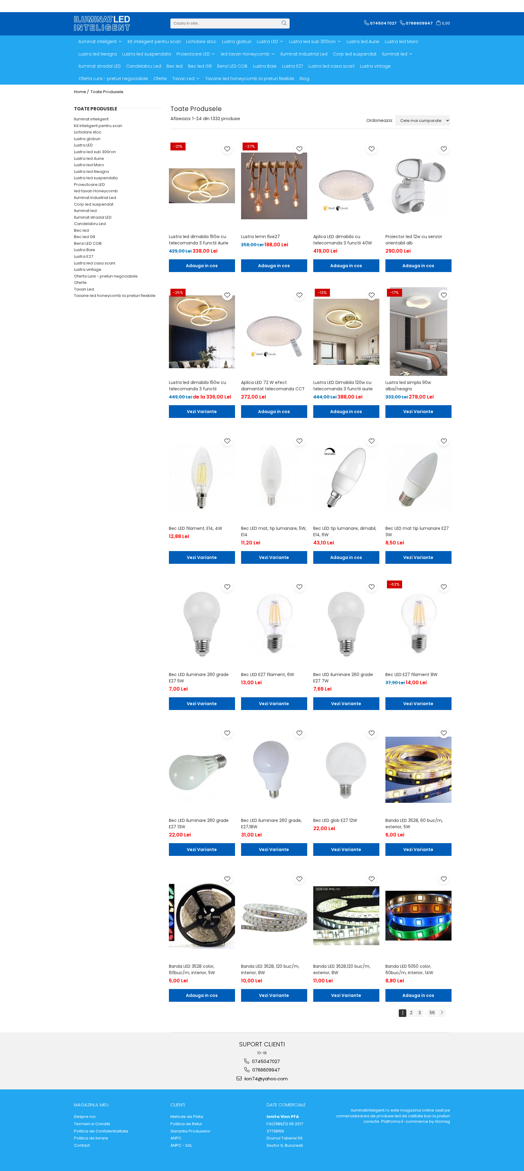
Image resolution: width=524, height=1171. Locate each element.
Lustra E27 (83, 256)
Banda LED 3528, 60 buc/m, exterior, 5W (414, 823)
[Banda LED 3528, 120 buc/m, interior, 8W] (274, 915)
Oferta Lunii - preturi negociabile (106, 276)
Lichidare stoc (87, 132)
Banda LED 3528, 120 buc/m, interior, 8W (270, 969)
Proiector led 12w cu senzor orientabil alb (413, 240)
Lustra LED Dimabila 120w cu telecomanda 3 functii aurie (343, 385)
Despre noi (85, 1116)
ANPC (175, 1138)
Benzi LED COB (88, 243)
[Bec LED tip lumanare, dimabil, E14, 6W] (346, 477)
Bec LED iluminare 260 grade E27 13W (199, 823)
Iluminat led (85, 211)
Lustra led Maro (89, 165)
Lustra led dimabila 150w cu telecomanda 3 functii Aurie (198, 240)
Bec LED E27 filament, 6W (267, 674)
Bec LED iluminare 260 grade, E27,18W (271, 823)
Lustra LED (83, 145)
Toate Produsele (107, 92)
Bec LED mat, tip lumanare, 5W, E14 (274, 531)
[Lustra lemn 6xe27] (274, 185)
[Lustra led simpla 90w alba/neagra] (418, 331)
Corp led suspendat (93, 204)
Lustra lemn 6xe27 (260, 237)
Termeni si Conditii (92, 1124)
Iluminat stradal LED (93, 217)
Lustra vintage (87, 269)
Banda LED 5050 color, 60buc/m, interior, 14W (409, 969)
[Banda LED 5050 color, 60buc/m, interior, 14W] (418, 915)
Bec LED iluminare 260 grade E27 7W (343, 677)
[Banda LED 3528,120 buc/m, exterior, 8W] (346, 915)
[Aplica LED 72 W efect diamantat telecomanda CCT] (274, 331)
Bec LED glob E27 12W (335, 820)
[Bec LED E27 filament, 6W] (274, 623)
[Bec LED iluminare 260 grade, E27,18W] (274, 769)
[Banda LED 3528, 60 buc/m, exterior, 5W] (418, 769)
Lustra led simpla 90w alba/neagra (408, 385)
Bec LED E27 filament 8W (411, 674)
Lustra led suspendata (96, 178)
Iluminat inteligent (91, 119)
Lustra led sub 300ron (95, 152)
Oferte (80, 282)
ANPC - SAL (181, 1145)
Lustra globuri (87, 139)
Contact (82, 1145)
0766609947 (265, 1070)
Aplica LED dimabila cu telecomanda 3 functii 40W (342, 240)
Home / (82, 92)
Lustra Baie (84, 250)
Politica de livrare (91, 1138)
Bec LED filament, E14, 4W (195, 528)
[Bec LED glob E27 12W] (346, 769)
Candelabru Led (90, 224)
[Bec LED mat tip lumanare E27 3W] (418, 477)
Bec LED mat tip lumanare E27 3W (417, 531)
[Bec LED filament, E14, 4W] (202, 477)
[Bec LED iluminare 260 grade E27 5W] (202, 623)
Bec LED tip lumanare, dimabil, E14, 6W (344, 531)
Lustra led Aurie (89, 158)
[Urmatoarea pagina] (441, 1013)
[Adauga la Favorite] (227, 148)
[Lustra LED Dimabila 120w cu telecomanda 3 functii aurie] (346, 331)
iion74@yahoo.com (265, 1078)
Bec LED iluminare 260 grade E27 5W (199, 677)
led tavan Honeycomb (96, 191)
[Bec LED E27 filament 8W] (418, 623)
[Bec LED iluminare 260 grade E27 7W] (346, 623)
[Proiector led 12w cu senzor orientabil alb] (418, 185)
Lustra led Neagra (91, 171)
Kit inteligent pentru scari (98, 126)
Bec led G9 (84, 237)
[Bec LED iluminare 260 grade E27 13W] (202, 769)
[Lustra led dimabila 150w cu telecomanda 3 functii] (202, 331)
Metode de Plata (186, 1116)
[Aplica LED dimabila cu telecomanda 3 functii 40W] (346, 185)
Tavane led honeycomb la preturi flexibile (115, 295)
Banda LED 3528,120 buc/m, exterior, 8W (341, 969)
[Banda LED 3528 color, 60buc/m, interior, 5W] (202, 915)
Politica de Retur (186, 1124)
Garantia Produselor (190, 1131)
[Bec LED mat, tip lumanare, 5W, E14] (274, 477)
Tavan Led (84, 289)
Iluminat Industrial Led (95, 197)
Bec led (81, 230)
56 (432, 1013)
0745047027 (265, 1061)
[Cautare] (284, 24)
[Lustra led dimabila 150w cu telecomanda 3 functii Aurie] (202, 185)
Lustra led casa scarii (94, 263)
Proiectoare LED (89, 184)
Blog (304, 79)
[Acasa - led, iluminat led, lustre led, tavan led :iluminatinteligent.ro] (104, 23)
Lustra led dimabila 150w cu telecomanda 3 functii (197, 385)
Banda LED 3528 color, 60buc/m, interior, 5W (192, 969)
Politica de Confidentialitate (101, 1131)
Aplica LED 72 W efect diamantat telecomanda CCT (273, 385)
